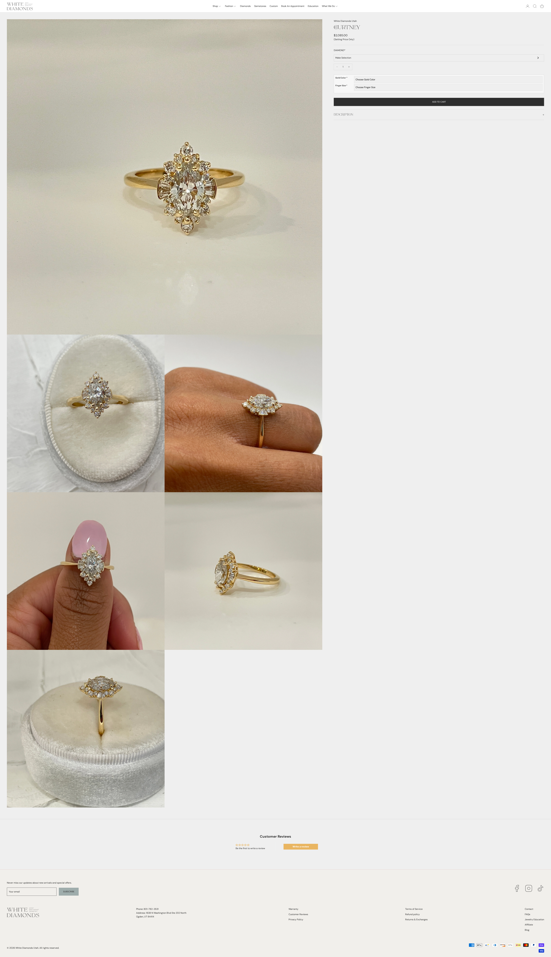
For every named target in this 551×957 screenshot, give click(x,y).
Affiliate (529, 924)
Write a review (301, 846)
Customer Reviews (298, 914)
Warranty (293, 909)
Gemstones (260, 6)
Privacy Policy (296, 919)
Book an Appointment (292, 6)
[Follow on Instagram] (528, 888)
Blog (527, 929)
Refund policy (412, 914)
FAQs (527, 914)
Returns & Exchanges (416, 919)
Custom (274, 6)
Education (313, 6)
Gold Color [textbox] (341, 77)
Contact (529, 909)
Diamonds (245, 6)
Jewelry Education (534, 919)
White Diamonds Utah (345, 21)
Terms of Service (414, 909)
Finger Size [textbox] (341, 85)
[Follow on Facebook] (517, 888)
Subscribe (68, 891)
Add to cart (439, 101)
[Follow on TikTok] (540, 888)
